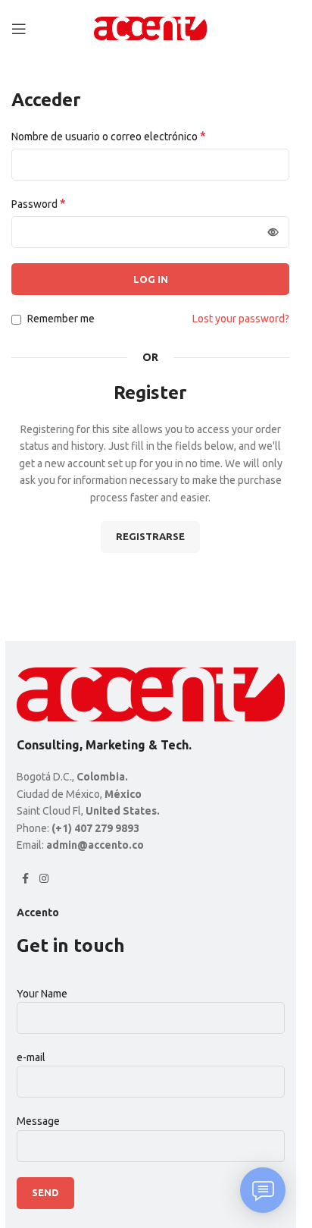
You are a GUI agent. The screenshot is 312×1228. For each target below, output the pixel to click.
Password (38, 203)
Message (38, 1121)
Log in (150, 279)
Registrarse (150, 536)
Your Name (42, 994)
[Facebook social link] (26, 878)
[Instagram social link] (44, 878)
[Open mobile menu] (19, 29)
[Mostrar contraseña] (273, 232)
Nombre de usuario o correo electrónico (108, 136)
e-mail (31, 1057)
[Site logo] (150, 27)
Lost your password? (240, 318)
